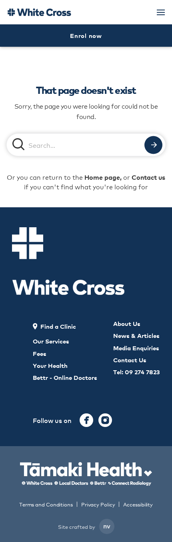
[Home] (39, 12)
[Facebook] (86, 420)
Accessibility (138, 504)
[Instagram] (105, 420)
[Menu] (160, 12)
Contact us (148, 177)
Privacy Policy (98, 504)
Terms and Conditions (46, 504)
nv (106, 525)
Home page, (103, 177)
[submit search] (153, 145)
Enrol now (86, 35)
